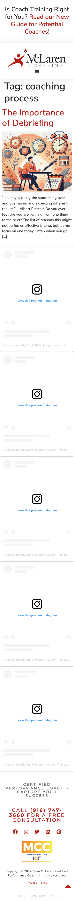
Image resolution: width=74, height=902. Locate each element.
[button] (37, 71)
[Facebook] (15, 832)
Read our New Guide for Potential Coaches (40, 24)
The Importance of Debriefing (33, 118)
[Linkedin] (48, 832)
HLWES (51, 896)
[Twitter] (37, 832)
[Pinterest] (59, 832)
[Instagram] (26, 832)
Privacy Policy (37, 883)
